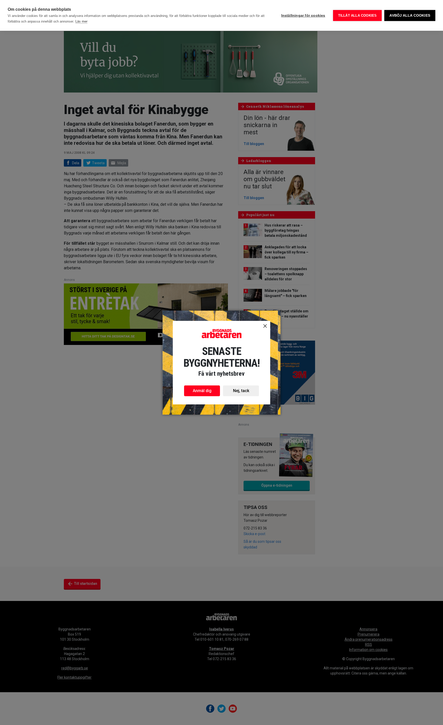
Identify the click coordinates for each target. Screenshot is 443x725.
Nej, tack (241, 390)
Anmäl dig (202, 390)
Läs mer (81, 21)
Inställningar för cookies (303, 15)
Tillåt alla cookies (357, 15)
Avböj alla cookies (409, 15)
